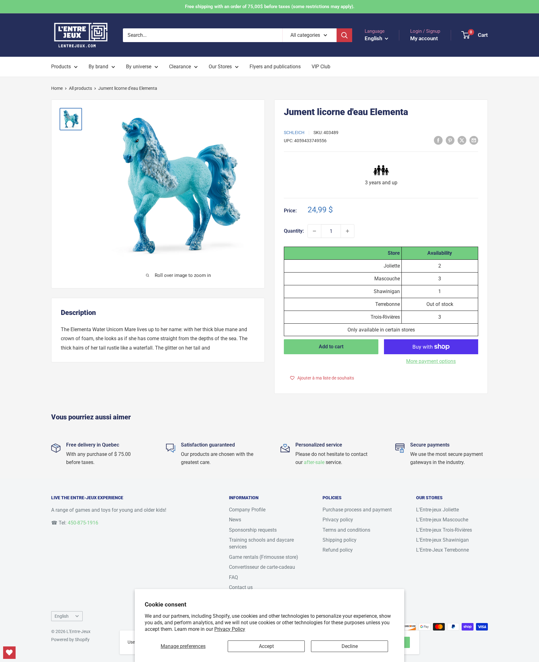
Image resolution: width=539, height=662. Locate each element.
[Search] (344, 35)
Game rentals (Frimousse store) (263, 557)
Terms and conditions (346, 530)
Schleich (294, 132)
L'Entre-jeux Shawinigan (442, 540)
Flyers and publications (275, 67)
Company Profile (247, 510)
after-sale (314, 462)
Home (57, 88)
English (62, 616)
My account (424, 38)
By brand (98, 67)
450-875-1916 (83, 523)
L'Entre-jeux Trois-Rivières (444, 530)
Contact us (241, 587)
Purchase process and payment (357, 510)
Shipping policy (340, 540)
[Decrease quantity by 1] (314, 231)
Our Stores (220, 67)
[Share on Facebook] (438, 140)
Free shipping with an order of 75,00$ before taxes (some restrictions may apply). (269, 6)
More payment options (431, 361)
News (235, 520)
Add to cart (331, 347)
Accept (266, 646)
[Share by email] (473, 140)
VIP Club (321, 67)
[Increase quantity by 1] (347, 231)
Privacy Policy (229, 629)
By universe (138, 67)
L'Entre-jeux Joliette (437, 510)
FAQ (233, 577)
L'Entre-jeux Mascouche (442, 520)
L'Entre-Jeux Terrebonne (442, 550)
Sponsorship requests (253, 530)
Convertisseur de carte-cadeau (262, 567)
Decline (350, 646)
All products (80, 88)
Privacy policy (338, 520)
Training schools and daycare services (261, 543)
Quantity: (294, 231)
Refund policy (338, 550)
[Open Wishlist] (9, 652)
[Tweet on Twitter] (462, 140)
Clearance (180, 67)
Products (61, 67)
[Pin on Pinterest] (450, 140)
